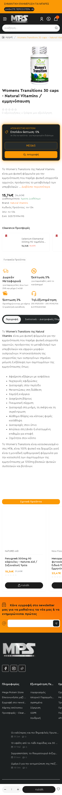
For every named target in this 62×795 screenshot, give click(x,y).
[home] (7, 37)
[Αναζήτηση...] (56, 28)
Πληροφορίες (10, 684)
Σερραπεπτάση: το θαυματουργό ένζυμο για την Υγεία (35, 753)
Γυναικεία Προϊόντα (14, 260)
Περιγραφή (12, 319)
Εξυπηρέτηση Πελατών (42, 684)
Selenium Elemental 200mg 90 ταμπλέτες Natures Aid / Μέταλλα (34, 241)
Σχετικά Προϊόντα (31, 501)
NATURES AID (12, 551)
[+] (18, 789)
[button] (38, 789)
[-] (5, 789)
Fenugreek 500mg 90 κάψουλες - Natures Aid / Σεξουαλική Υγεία (21, 562)
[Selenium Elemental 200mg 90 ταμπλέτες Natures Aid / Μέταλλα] (11, 242)
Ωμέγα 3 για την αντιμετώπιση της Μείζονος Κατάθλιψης (35, 764)
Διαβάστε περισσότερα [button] (36, 187)
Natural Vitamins (19, 203)
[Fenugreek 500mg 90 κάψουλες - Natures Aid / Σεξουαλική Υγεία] (24, 528)
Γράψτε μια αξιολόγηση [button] (38, 113)
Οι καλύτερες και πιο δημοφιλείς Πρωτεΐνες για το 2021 (35, 733)
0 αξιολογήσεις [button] (11, 113)
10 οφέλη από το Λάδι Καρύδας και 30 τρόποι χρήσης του (35, 743)
